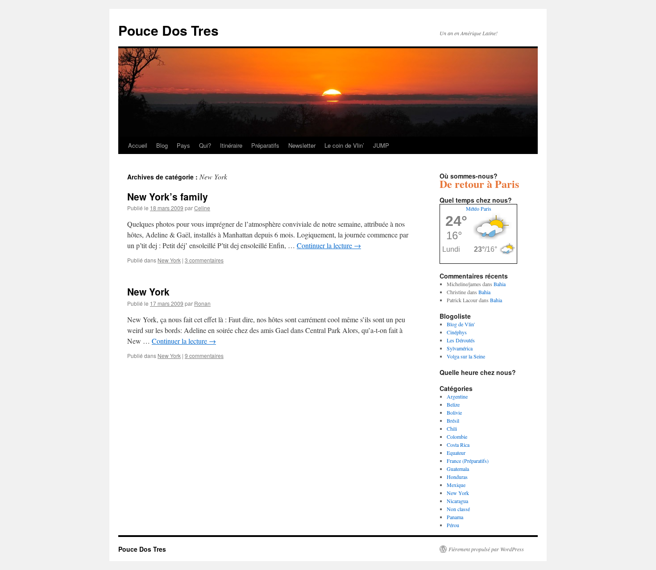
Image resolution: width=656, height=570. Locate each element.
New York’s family (167, 196)
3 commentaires (204, 260)
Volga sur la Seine (466, 356)
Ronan (202, 303)
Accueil (137, 145)
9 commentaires (204, 355)
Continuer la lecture (329, 245)
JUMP (381, 145)
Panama (455, 516)
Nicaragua (457, 500)
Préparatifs (265, 145)
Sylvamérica (460, 348)
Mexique (456, 484)
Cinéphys (457, 332)
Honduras (457, 476)
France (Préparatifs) (468, 460)
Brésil (453, 420)
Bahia (500, 283)
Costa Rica (458, 444)
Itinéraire (231, 145)
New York (169, 260)
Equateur (456, 452)
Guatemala (458, 468)
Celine (202, 208)
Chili (452, 428)
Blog (162, 145)
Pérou (453, 524)
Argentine (457, 396)
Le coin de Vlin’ (344, 145)
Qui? (205, 145)
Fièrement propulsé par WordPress (486, 549)
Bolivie (454, 412)
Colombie (457, 436)
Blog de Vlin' (461, 324)
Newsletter (302, 145)
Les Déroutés (461, 340)
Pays (183, 145)
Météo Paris (478, 208)
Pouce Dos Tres (168, 30)
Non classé (458, 508)
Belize (453, 404)
